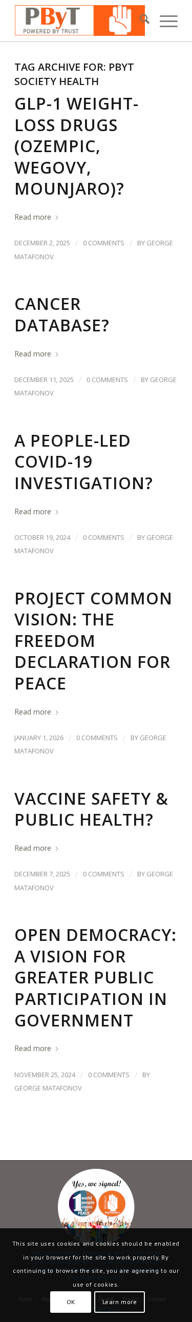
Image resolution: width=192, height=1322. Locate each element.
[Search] (140, 20)
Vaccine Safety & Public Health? (91, 809)
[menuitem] (140, 20)
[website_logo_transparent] (79, 20)
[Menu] (164, 20)
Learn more (119, 1302)
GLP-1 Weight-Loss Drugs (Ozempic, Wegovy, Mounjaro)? (76, 145)
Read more (32, 217)
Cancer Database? (62, 314)
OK (71, 1302)
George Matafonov (48, 1088)
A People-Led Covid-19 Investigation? (83, 461)
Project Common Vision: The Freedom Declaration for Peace (93, 640)
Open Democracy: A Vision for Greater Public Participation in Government (95, 977)
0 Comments (103, 242)
